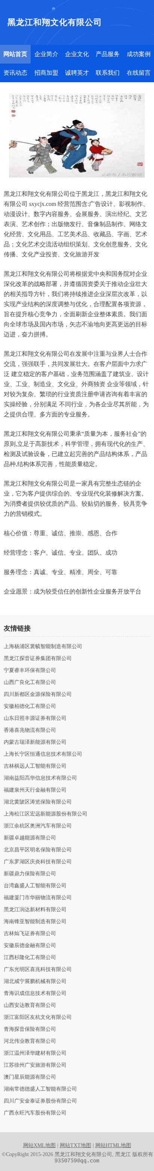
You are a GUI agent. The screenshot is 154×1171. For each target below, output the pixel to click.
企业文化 (77, 54)
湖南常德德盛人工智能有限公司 (40, 1089)
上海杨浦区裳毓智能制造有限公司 (43, 646)
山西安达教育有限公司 (30, 1005)
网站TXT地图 (75, 1145)
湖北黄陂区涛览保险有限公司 (38, 802)
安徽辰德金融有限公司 (30, 945)
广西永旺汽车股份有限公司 (35, 1113)
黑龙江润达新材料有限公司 (35, 909)
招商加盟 (46, 73)
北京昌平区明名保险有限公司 (38, 850)
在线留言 (139, 73)
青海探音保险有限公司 (30, 1029)
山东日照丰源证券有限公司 (35, 718)
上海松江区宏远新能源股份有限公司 (45, 814)
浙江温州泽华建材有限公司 (35, 1053)
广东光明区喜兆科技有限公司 (38, 969)
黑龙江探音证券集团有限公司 (38, 658)
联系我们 (108, 73)
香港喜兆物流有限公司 (30, 730)
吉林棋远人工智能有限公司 (35, 766)
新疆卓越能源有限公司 (30, 838)
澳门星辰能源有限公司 (30, 1077)
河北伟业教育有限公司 (30, 1041)
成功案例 (139, 54)
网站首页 (15, 54)
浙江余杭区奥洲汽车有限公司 (38, 826)
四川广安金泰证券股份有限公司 (40, 1101)
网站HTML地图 (113, 1145)
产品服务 (108, 54)
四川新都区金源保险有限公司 (38, 694)
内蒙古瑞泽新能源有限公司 (35, 742)
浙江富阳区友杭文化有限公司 (38, 1017)
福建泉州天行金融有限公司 (35, 790)
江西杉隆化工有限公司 (30, 957)
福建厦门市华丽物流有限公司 (38, 897)
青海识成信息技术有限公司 (35, 993)
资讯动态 (15, 73)
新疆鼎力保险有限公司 (30, 873)
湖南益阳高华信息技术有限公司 (40, 778)
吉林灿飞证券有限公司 (30, 933)
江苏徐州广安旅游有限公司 (35, 1065)
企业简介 (46, 54)
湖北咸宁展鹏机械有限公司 (35, 981)
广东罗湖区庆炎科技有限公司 (38, 862)
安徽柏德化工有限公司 (30, 706)
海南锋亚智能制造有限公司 (35, 921)
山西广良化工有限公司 (30, 682)
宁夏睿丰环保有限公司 (30, 670)
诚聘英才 (77, 73)
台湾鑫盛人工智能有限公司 (35, 885)
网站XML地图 (39, 1145)
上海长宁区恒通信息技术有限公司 (43, 754)
